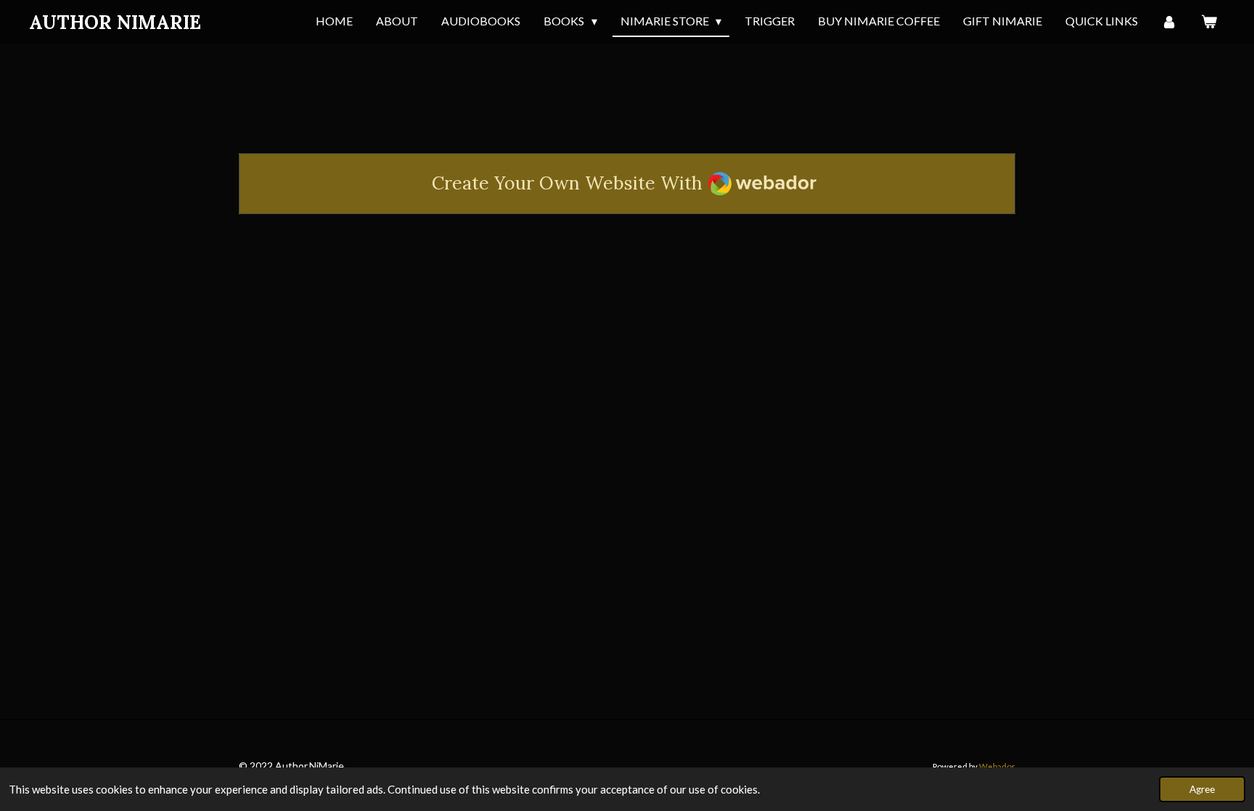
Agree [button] (1202, 789)
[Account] (1169, 21)
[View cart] (1209, 21)
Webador (997, 766)
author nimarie (115, 22)
